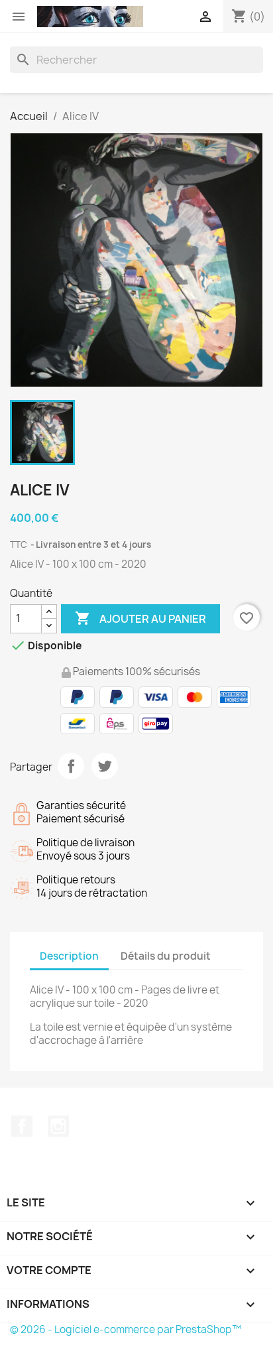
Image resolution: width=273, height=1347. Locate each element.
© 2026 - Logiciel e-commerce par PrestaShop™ (125, 1329)
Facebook (21, 1126)
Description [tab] (69, 956)
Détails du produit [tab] (166, 956)
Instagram (58, 1126)
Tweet (104, 766)
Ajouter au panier (140, 618)
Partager (71, 766)
